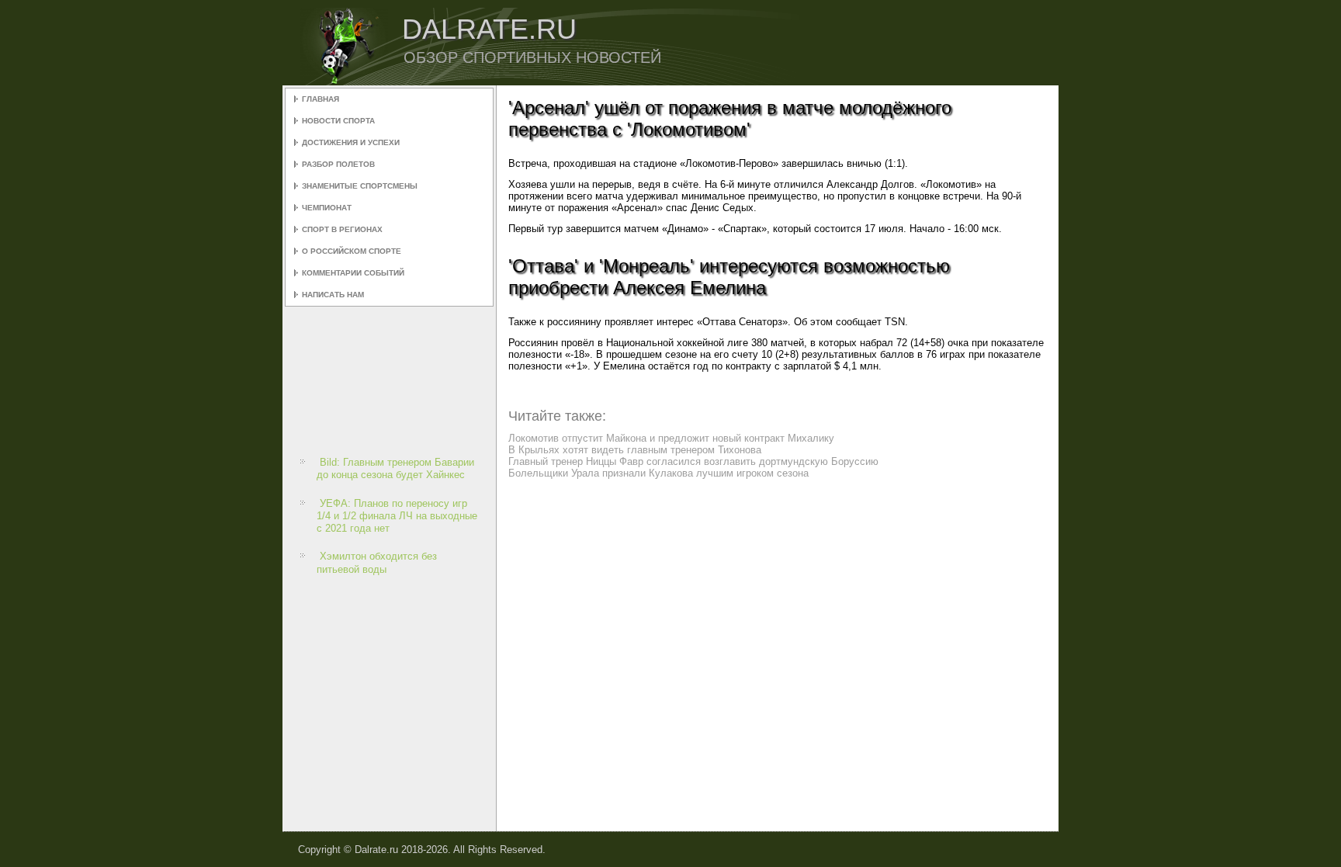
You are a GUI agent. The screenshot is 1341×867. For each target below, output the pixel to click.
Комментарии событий (353, 273)
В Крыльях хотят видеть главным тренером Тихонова (634, 450)
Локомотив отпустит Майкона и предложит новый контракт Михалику (671, 438)
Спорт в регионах (342, 229)
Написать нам (333, 294)
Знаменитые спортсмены (360, 186)
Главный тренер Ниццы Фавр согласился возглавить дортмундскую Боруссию (693, 461)
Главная (320, 99)
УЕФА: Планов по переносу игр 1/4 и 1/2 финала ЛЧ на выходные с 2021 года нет (397, 516)
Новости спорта (338, 120)
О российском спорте (351, 251)
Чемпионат (327, 207)
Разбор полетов (338, 164)
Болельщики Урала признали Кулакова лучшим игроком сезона (658, 473)
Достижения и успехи (351, 142)
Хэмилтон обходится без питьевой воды (377, 562)
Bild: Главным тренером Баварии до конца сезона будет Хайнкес (395, 468)
